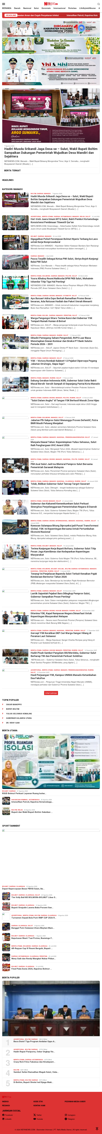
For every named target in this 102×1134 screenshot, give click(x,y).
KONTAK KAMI (39, 1105)
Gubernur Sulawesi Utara (19, 718)
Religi (82, 216)
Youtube (40, 1119)
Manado (47, 193)
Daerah (40, 193)
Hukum (45, 501)
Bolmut (34, 236)
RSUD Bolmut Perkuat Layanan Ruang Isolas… (24, 793)
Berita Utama (47, 216)
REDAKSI (6, 1105)
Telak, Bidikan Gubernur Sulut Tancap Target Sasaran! (60, 483)
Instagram (71, 1115)
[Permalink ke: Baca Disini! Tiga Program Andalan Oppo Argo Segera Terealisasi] (51, 1008)
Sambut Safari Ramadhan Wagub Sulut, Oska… (36, 1072)
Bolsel (45, 315)
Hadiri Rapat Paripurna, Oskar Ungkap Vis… (34, 1051)
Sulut (88, 216)
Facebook (9, 1115)
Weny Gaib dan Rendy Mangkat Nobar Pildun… (33, 958)
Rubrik (60, 335)
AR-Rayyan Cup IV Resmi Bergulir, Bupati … (32, 948)
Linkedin (8, 1119)
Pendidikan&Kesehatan (74, 437)
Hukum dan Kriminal (19, 800)
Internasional (62, 521)
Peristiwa (67, 315)
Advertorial (36, 216)
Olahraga (69, 481)
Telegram (71, 1119)
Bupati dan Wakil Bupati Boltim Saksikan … (32, 812)
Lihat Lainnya (51, 693)
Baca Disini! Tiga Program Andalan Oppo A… (35, 1041)
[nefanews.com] (51, 3)
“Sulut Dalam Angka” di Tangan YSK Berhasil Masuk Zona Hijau (65, 400)
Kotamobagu (66, 216)
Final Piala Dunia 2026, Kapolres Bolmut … (31, 969)
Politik (68, 276)
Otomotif (67, 296)
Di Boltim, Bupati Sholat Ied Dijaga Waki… (33, 1082)
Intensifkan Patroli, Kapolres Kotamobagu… (32, 802)
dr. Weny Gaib (13, 722)
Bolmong (46, 276)
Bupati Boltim (12, 709)
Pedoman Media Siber (75, 1101)
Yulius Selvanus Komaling (19, 713)
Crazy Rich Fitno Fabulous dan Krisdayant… (34, 1062)
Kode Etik (38, 1101)
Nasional (61, 437)
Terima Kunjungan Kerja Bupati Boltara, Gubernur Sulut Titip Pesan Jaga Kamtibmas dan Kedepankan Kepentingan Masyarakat (63, 551)
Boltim (33, 193)
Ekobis (52, 296)
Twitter (39, 1115)
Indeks (5, 1101)
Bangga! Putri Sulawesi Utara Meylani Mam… (32, 928)
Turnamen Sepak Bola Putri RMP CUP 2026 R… (33, 918)
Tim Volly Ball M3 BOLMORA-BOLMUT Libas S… (34, 897)
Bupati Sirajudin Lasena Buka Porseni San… (32, 907)
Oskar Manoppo (14, 704)
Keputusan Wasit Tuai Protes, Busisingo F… (32, 938)
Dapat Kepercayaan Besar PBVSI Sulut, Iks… (23, 889)
